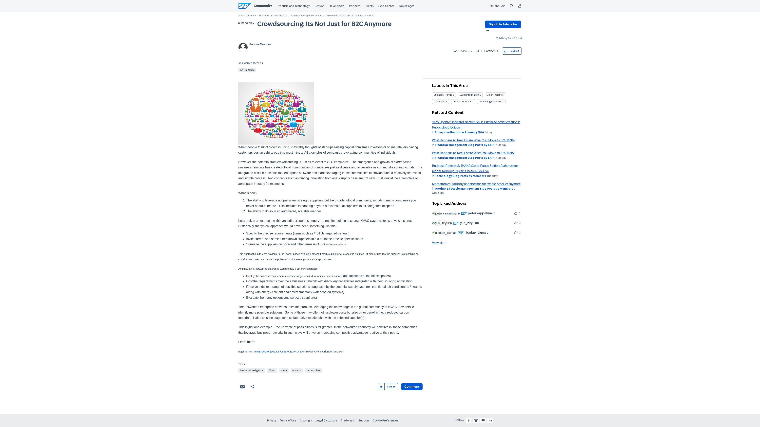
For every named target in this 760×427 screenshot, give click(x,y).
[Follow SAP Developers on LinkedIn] (490, 420)
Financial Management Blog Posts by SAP (464, 144)
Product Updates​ (462, 101)
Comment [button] (411, 386)
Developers (336, 6)
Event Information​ (469, 95)
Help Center (386, 6)
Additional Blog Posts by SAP (306, 15)
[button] (505, 51)
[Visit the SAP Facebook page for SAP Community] (468, 420)
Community (263, 5)
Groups (319, 6)
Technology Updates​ (490, 101)
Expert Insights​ (494, 95)
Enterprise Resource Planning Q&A (459, 132)
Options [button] (487, 31)
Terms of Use (288, 420)
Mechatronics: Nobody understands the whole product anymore (476, 184)
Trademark (348, 420)
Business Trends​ (443, 95)
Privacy (271, 420)
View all (437, 243)
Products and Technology (293, 6)
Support (363, 420)
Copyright (306, 420)
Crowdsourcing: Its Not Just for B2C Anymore (324, 23)
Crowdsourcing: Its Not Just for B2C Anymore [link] (350, 15)
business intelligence (251, 370)
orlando (296, 370)
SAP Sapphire (247, 70)
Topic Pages (406, 6)
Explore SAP (497, 6)
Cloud (272, 370)
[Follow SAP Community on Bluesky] (476, 420)
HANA (284, 370)
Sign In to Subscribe (503, 24)
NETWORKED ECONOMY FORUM (276, 351)
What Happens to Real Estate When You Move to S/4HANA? (473, 140)
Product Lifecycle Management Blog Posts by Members (474, 188)
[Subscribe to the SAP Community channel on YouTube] (483, 420)
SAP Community (247, 15)
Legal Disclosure (326, 420)
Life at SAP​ (439, 101)
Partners (354, 6)
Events (369, 6)
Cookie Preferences (385, 420)
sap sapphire (313, 370)
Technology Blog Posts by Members (460, 176)
